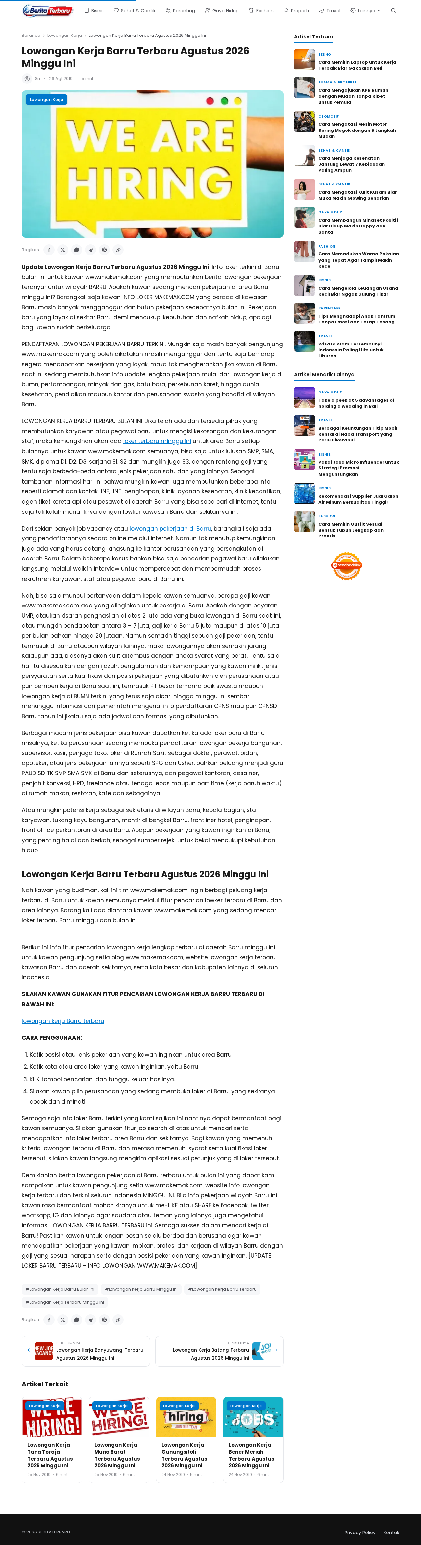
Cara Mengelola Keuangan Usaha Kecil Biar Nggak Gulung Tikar (358, 291)
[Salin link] (118, 249)
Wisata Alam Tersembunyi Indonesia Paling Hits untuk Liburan (351, 350)
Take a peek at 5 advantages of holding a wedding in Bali (356, 403)
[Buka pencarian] (393, 10)
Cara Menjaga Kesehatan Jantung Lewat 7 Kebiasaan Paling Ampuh (351, 164)
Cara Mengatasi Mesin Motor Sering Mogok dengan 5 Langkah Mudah (357, 130)
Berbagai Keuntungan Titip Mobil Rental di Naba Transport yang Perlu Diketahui (357, 434)
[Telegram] (90, 249)
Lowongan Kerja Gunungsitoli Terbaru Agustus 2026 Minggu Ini (184, 1455)
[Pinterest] (104, 249)
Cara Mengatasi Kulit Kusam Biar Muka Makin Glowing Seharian (357, 195)
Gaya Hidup (330, 212)
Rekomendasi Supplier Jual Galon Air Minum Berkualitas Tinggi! (358, 499)
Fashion (326, 246)
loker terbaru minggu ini (157, 441)
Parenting (329, 308)
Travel (325, 336)
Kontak (391, 1532)
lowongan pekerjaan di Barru (170, 529)
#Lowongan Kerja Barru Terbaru (222, 1289)
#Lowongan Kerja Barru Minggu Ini (141, 1289)
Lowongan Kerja (64, 35)
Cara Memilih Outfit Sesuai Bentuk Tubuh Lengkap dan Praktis (351, 530)
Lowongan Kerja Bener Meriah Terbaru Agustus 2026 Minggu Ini (251, 1455)
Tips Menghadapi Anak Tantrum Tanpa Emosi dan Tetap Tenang (356, 319)
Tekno (324, 54)
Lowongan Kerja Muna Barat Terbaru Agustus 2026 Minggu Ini (117, 1455)
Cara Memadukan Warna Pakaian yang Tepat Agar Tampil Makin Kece (358, 260)
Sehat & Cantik (334, 150)
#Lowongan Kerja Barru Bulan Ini (60, 1289)
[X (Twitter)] (62, 249)
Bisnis (324, 280)
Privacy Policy (360, 1532)
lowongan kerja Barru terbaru (63, 1021)
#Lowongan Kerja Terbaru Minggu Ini (65, 1302)
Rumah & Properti (337, 82)
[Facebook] (49, 249)
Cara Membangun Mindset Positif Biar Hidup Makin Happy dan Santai (358, 226)
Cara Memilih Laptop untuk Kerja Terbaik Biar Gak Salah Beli (357, 65)
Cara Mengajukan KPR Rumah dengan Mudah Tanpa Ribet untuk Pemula (353, 96)
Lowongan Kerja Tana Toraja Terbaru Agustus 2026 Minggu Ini (50, 1455)
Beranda (31, 35)
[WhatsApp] (76, 249)
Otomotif (328, 116)
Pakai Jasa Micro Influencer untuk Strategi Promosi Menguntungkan (358, 468)
